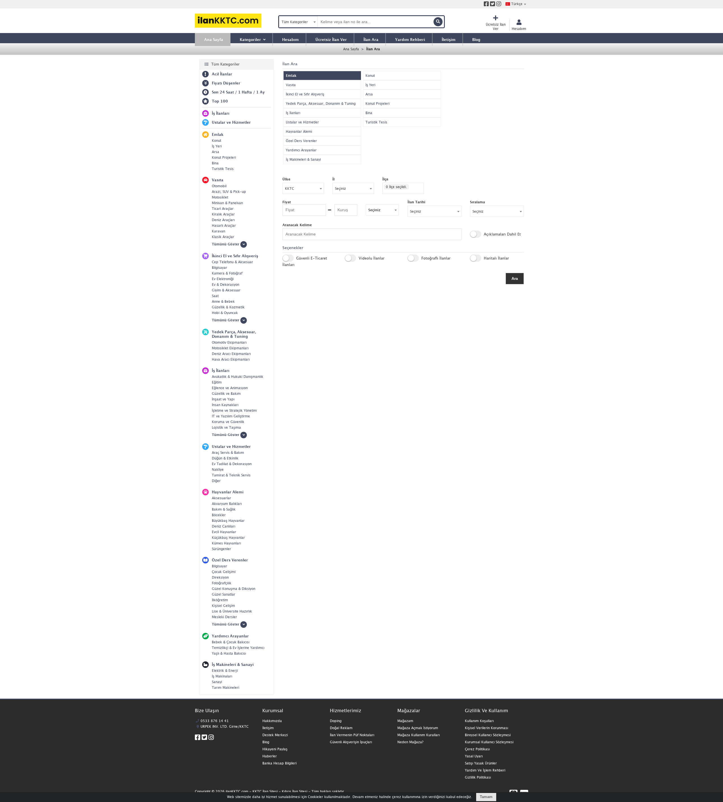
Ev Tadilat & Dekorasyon (232, 464)
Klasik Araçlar (223, 237)
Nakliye (218, 469)
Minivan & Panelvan (227, 203)
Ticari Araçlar (223, 208)
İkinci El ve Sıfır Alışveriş (305, 94)
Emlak (291, 75)
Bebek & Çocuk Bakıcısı (230, 642)
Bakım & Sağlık (224, 509)
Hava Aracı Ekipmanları (231, 359)
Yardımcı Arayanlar (301, 150)
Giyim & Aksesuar (226, 290)
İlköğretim (220, 600)
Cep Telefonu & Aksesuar (232, 262)
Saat (215, 296)
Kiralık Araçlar (223, 214)
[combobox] (515, 4)
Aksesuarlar (221, 498)
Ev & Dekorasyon (225, 284)
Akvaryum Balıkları (227, 504)
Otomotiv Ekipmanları (229, 342)
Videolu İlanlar (371, 258)
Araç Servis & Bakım (228, 452)
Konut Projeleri (224, 157)
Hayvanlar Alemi (299, 131)
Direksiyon (220, 577)
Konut (216, 140)
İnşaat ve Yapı (223, 399)
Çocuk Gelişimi (224, 572)
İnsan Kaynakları (225, 405)
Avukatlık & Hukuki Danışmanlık (237, 376)
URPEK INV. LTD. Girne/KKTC (225, 726)
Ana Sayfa (351, 49)
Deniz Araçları (223, 220)
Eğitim (217, 382)
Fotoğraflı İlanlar (435, 258)
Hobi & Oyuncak (225, 313)
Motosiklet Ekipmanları (230, 348)
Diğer (216, 481)
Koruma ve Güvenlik (228, 422)
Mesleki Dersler (224, 617)
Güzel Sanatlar (223, 594)
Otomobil (219, 186)
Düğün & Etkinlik (225, 458)
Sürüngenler (221, 549)
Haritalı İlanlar (496, 258)
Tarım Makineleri (225, 687)
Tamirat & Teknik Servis (231, 475)
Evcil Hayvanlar (224, 532)
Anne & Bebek (223, 301)
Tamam (486, 797)
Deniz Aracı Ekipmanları (231, 354)
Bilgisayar (219, 267)
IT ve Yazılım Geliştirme (231, 416)
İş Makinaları (222, 676)
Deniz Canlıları (223, 526)
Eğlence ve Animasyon (230, 388)
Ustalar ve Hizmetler (302, 122)
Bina (215, 163)
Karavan (218, 231)
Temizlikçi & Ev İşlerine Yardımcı (238, 648)
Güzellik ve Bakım (226, 393)
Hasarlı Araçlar (224, 225)
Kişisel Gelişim (223, 605)
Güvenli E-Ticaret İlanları (304, 261)
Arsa (215, 152)
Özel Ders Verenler (301, 141)
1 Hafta (245, 92)
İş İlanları (293, 113)
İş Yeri (217, 146)
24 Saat (227, 92)
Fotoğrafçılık (221, 583)
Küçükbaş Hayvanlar (228, 537)
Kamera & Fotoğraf (227, 273)
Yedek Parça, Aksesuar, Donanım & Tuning (321, 103)
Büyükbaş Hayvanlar (228, 520)
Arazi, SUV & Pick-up (229, 191)
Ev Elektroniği (223, 279)
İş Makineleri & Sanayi (303, 159)
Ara (514, 278)
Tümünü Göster (226, 244)
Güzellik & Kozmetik (228, 307)
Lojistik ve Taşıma (226, 427)
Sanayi (217, 682)
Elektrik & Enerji (225, 670)
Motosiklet (220, 197)
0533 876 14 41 (215, 721)
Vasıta (291, 85)
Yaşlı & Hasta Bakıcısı (229, 653)
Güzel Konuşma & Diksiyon (233, 589)
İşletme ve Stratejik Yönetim (234, 410)
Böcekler (219, 515)
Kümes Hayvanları (226, 543)
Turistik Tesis (223, 169)
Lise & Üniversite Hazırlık (232, 611)
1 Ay (260, 92)
